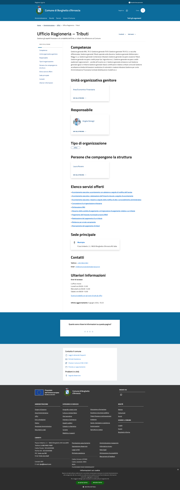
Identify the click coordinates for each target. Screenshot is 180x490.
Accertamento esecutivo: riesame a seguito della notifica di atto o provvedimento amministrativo (106, 199)
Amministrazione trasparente (109, 443)
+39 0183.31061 (83, 263)
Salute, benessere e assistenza (100, 423)
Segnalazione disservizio (79, 446)
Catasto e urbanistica (69, 426)
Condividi (121, 34)
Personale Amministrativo (43, 426)
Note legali (103, 450)
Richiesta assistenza (78, 453)
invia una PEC (42, 453)
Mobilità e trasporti (69, 433)
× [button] (178, 469)
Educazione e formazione (98, 409)
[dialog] (90, 479)
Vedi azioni (131, 34)
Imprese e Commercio (69, 419)
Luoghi (120, 425)
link (108, 479)
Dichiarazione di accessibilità (109, 453)
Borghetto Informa (124, 432)
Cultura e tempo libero (70, 413)
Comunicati (121, 413)
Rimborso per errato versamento (84, 222)
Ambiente (93, 419)
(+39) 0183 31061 (47, 445)
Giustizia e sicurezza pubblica (99, 413)
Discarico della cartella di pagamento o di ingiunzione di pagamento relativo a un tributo (103, 211)
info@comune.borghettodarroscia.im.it (87, 267)
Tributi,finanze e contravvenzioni (100, 416)
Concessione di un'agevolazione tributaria (87, 203)
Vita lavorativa (67, 416)
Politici (37, 423)
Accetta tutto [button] (82, 482)
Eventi (120, 429)
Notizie (120, 409)
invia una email (44, 456)
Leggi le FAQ (76, 450)
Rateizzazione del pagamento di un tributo (87, 218)
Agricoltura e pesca (96, 429)
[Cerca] (143, 10)
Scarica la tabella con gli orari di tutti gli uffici (86, 295)
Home (39, 25)
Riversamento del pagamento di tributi (86, 226)
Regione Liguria (40, 2)
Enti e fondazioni (40, 419)
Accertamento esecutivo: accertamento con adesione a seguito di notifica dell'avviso (102, 192)
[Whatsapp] (126, 10)
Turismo (65, 430)
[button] (90, 487)
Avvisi (120, 416)
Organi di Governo (40, 409)
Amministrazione (49, 25)
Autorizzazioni (94, 426)
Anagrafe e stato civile (70, 409)
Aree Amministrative (41, 413)
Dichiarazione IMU (78, 207)
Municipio (81, 242)
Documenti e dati (40, 430)
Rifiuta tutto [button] (97, 482)
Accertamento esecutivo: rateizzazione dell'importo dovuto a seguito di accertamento (102, 196)
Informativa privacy (106, 446)
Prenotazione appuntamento (81, 443)
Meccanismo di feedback (107, 456)
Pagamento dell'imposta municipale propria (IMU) (90, 214)
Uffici (58, 25)
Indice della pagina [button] (44, 44)
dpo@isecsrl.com (45, 464)
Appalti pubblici (67, 423)
